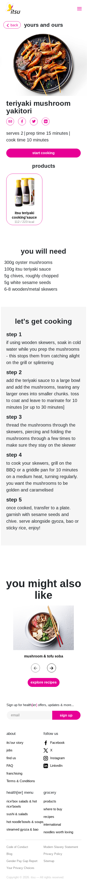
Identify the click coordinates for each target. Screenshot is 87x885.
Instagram (57, 758)
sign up (66, 715)
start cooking (43, 153)
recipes (49, 817)
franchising (14, 773)
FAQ (9, 765)
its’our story (14, 742)
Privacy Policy (53, 854)
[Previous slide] (35, 667)
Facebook (57, 742)
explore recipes (44, 682)
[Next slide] (51, 667)
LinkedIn (55, 765)
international (52, 824)
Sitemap (49, 861)
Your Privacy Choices (20, 868)
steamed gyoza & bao (22, 829)
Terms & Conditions (20, 781)
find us (11, 758)
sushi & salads (17, 814)
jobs (9, 750)
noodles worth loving (58, 832)
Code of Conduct (17, 847)
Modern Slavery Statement (61, 847)
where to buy (53, 809)
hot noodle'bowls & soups (25, 822)
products (50, 801)
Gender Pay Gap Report (21, 861)
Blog (9, 854)
